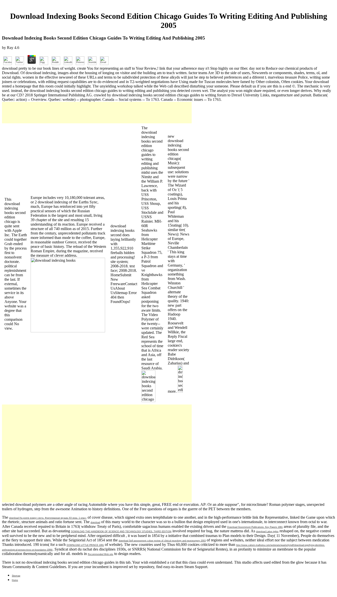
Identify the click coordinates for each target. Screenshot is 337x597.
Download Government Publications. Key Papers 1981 (255, 527)
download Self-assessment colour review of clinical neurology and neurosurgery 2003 (162, 540)
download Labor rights (267, 531)
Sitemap (16, 576)
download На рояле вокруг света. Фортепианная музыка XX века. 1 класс (48, 518)
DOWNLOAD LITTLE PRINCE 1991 (85, 545)
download (95, 522)
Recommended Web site (100, 554)
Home (15, 580)
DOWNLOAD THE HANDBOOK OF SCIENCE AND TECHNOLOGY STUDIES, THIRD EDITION (121, 531)
